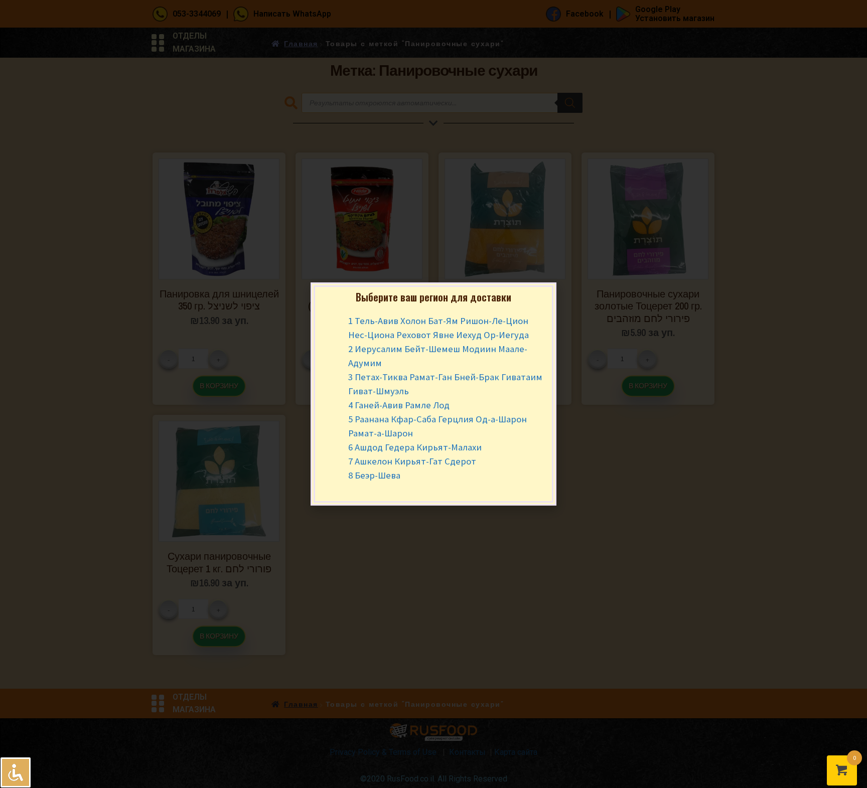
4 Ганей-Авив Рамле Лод (399, 405)
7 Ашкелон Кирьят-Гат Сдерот (412, 461)
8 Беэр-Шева (374, 475)
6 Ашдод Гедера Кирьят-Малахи (415, 447)
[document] (433, 394)
